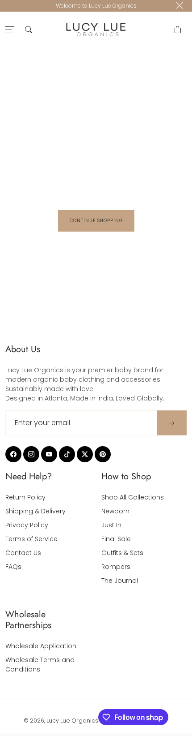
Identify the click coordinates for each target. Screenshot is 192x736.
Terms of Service (31, 538)
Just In (111, 525)
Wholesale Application (40, 645)
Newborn (115, 511)
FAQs (13, 566)
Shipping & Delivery (35, 511)
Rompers (115, 566)
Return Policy (25, 497)
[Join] (172, 423)
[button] (28, 29)
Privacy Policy (26, 525)
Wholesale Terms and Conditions (40, 664)
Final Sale (116, 538)
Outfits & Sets (122, 552)
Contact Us (23, 552)
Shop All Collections (132, 497)
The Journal (119, 580)
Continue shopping (96, 220)
